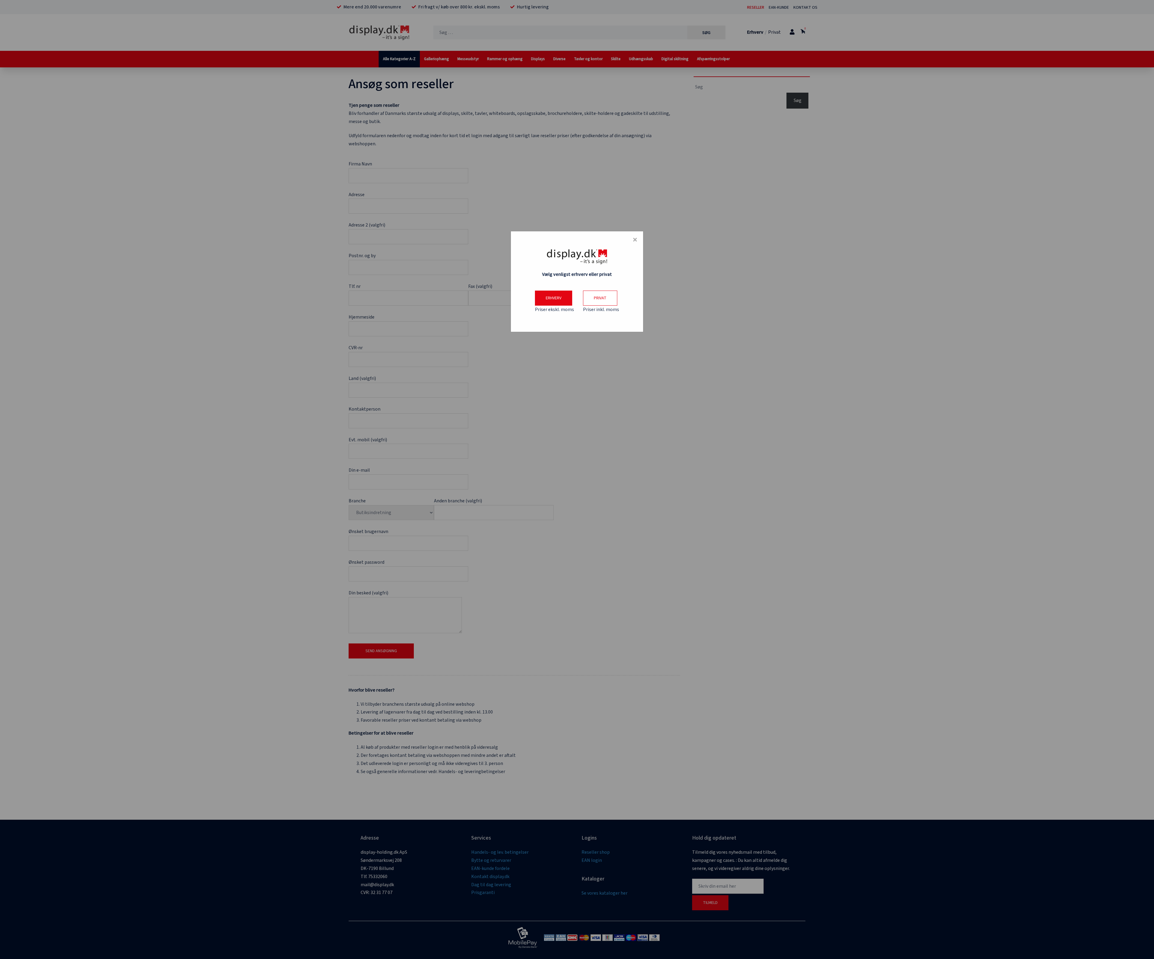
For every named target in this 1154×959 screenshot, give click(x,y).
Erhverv (553, 298)
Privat (600, 298)
